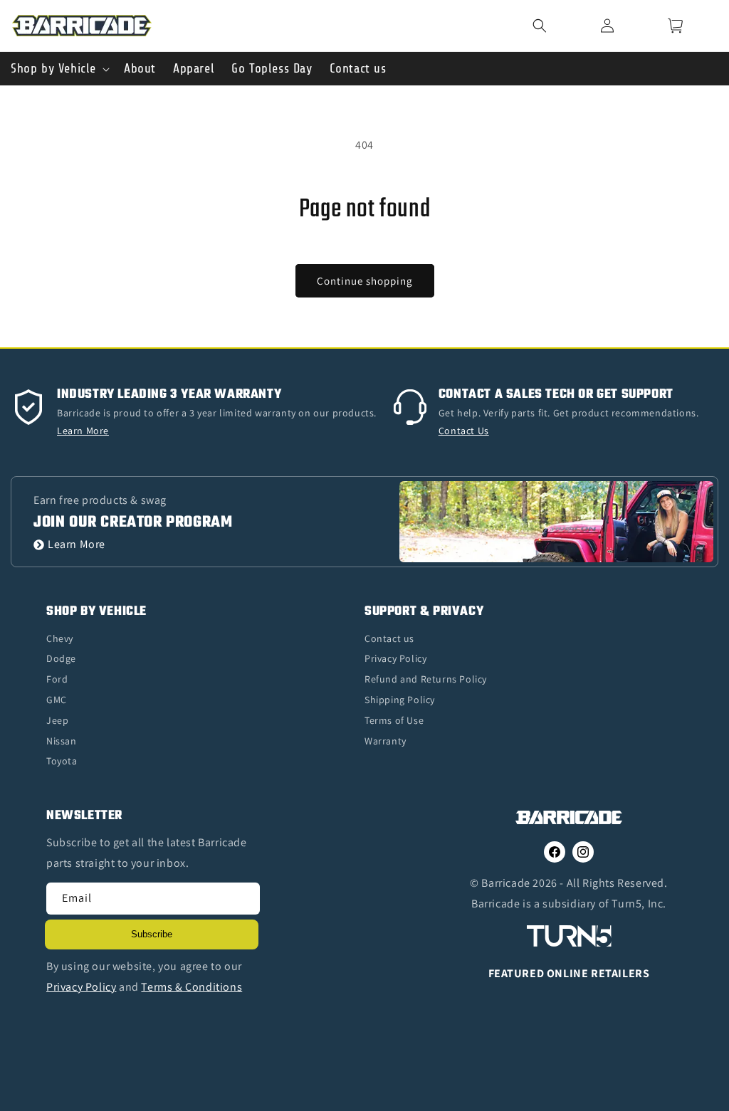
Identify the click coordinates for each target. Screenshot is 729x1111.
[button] (558, 25)
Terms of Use (394, 720)
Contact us (389, 638)
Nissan (61, 740)
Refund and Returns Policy (425, 679)
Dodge (61, 658)
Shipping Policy (399, 699)
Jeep (57, 720)
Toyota (62, 760)
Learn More (76, 544)
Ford (57, 679)
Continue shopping (365, 281)
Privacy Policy (395, 658)
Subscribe (151, 934)
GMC (56, 699)
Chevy (59, 638)
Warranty (385, 740)
